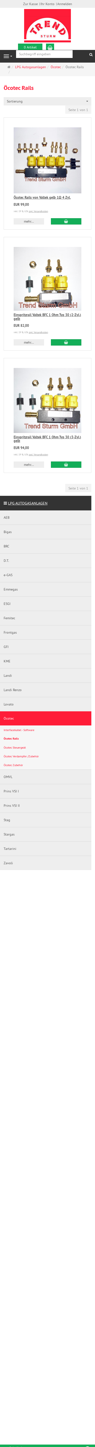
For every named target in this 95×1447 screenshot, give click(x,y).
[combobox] (47, 101)
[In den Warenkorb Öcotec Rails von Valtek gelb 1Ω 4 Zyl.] (66, 221)
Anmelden (64, 4)
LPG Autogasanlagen (28, 503)
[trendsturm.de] (47, 25)
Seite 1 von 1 (78, 110)
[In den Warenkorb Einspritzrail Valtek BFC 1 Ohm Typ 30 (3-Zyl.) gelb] (66, 464)
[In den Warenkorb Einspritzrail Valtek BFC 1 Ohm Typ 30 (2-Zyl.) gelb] (66, 342)
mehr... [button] (29, 221)
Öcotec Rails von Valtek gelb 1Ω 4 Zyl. (42, 197)
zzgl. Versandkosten (38, 211)
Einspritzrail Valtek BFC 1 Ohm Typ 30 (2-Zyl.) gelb (47, 317)
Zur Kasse (30, 4)
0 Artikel (30, 47)
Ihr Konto (47, 4)
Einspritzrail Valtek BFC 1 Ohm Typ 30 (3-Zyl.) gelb (47, 439)
